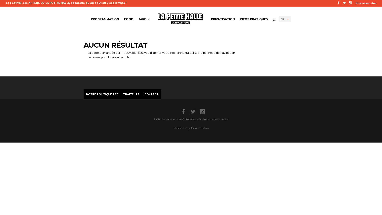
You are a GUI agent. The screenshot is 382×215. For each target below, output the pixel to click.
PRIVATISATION (223, 19)
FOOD (129, 19)
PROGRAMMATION (105, 19)
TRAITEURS (131, 94)
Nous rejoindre (366, 3)
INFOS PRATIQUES (254, 19)
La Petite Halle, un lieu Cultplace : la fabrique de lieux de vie (191, 119)
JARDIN (144, 19)
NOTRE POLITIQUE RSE (102, 94)
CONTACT (151, 94)
